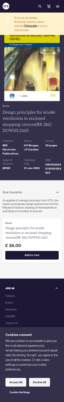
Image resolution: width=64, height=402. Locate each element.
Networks (11, 309)
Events (9, 302)
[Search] (40, 9)
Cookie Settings (19, 392)
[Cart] (49, 7)
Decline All (39, 382)
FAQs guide (30, 25)
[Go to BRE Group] (6, 6)
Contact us (11, 323)
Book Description (12, 192)
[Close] (57, 17)
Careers (10, 295)
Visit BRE (10, 316)
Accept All (15, 382)
